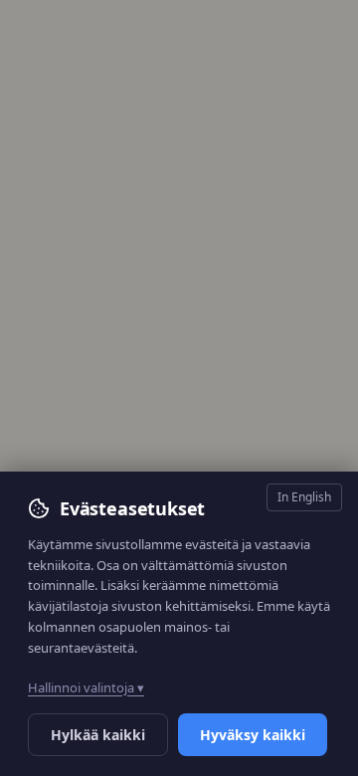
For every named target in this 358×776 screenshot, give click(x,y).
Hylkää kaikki (98, 734)
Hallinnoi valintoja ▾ (86, 687)
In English (304, 496)
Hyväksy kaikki (252, 734)
